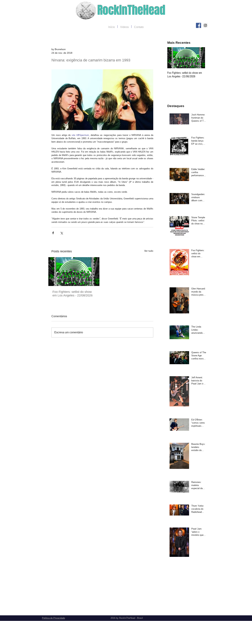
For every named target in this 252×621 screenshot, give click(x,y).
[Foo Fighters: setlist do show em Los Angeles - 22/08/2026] (73, 271)
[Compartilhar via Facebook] (53, 233)
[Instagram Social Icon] (205, 25)
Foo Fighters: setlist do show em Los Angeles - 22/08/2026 (72, 293)
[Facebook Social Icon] (198, 25)
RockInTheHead (131, 10)
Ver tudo (148, 250)
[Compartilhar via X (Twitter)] (61, 233)
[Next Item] (199, 57)
